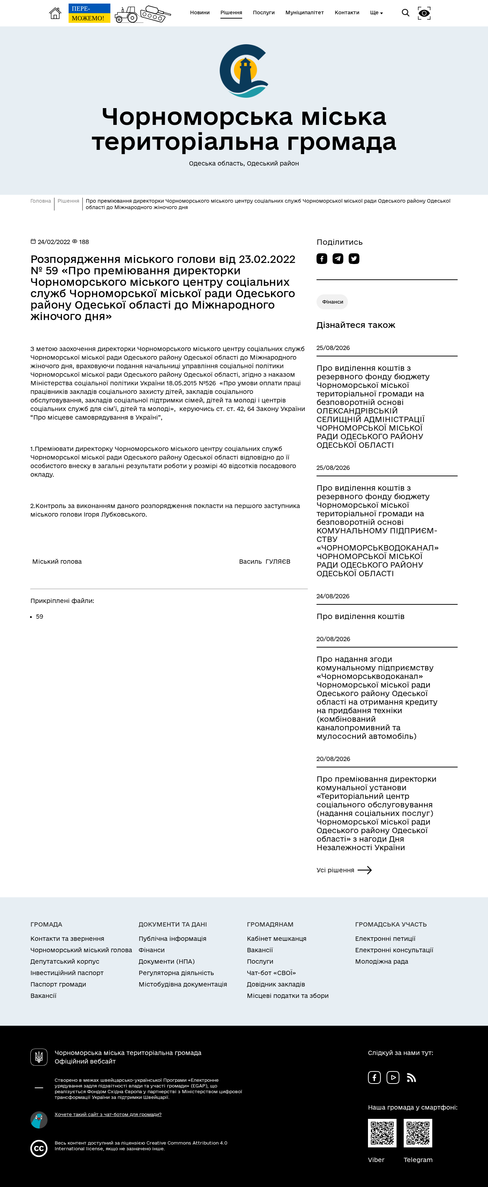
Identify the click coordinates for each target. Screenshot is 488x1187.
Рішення (68, 201)
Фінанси (332, 302)
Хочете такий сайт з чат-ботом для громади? (108, 1114)
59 (39, 616)
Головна (40, 201)
